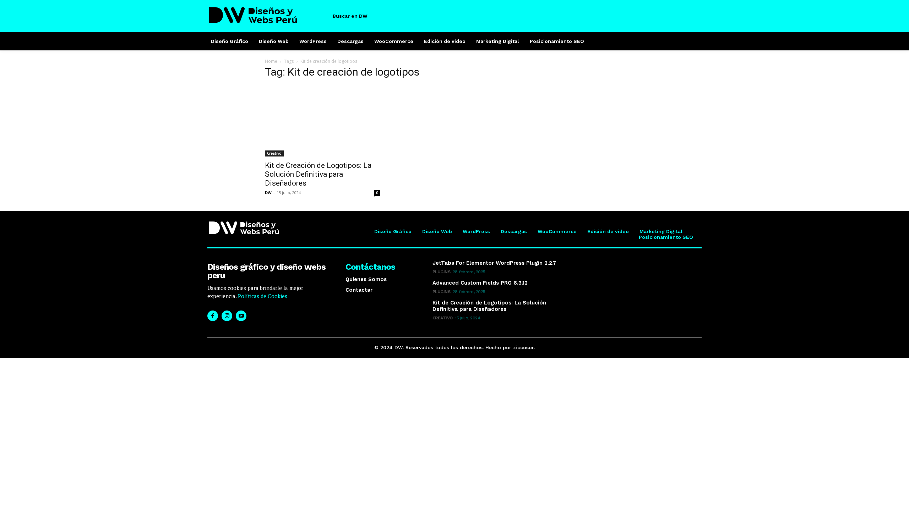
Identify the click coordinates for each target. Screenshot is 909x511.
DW (268, 192)
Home (271, 61)
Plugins (441, 271)
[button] (356, 16)
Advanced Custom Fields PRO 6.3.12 (480, 283)
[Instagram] (227, 316)
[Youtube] (241, 316)
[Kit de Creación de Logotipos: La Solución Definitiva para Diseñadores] (322, 121)
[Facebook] (212, 316)
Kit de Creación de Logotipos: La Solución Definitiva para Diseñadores (318, 174)
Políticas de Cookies (261, 296)
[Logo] (267, 15)
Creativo (274, 153)
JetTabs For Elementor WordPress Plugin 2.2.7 (494, 263)
